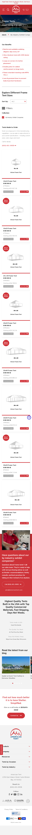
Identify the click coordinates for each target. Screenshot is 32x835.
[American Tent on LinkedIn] (21, 795)
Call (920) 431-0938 (12, 584)
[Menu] (3, 9)
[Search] (8, 10)
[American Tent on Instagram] (18, 795)
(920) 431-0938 (8, 145)
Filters (8, 108)
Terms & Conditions (22, 809)
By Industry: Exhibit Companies (14, 117)
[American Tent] (16, 10)
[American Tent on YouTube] (15, 795)
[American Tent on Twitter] (12, 795)
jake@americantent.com (13, 590)
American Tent (17, 822)
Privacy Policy (8, 809)
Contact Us (14, 715)
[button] (12, 683)
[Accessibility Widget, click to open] (29, 417)
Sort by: (5, 101)
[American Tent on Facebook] (9, 795)
